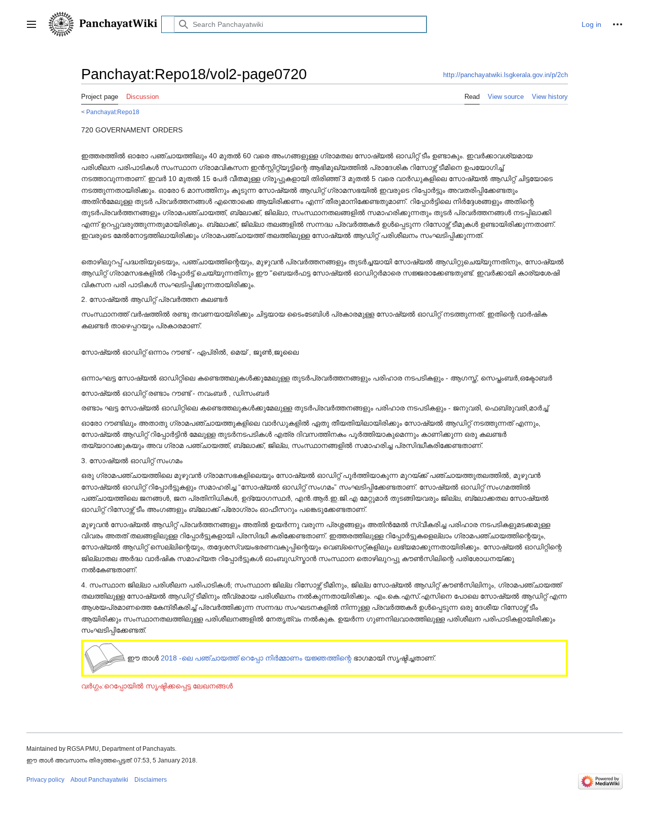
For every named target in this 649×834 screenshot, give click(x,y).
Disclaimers (150, 779)
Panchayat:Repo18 (112, 112)
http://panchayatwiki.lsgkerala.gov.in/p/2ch (505, 75)
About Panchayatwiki (99, 779)
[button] (31, 24)
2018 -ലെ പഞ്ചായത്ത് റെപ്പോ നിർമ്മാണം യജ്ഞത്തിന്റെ (256, 658)
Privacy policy (45, 779)
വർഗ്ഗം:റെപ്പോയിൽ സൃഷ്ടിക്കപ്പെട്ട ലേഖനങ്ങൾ (157, 686)
